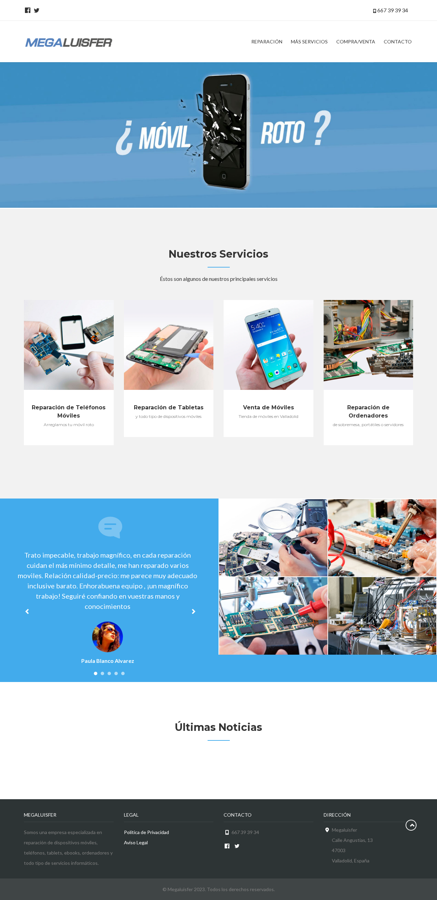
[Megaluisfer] (69, 41)
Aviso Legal (136, 842)
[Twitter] (35, 10)
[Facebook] (26, 10)
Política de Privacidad (146, 832)
